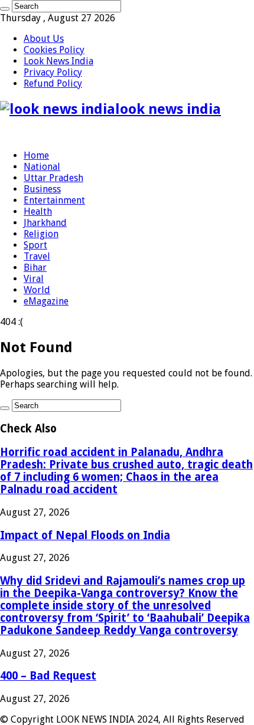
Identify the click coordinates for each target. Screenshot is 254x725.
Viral (34, 278)
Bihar (35, 267)
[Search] (4, 9)
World (37, 290)
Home (36, 155)
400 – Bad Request (48, 676)
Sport (35, 245)
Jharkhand (45, 222)
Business (42, 189)
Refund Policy (53, 83)
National (42, 166)
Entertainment (54, 200)
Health (38, 211)
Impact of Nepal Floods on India (85, 535)
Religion (41, 234)
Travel (37, 256)
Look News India (58, 61)
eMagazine (46, 301)
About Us (44, 38)
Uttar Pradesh (53, 177)
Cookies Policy (54, 49)
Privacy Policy (53, 72)
